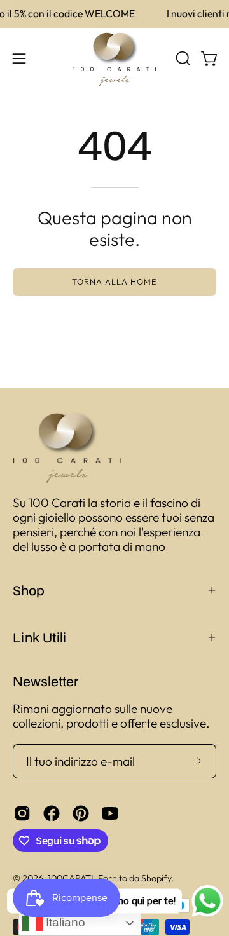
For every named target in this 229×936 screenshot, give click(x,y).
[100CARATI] (114, 58)
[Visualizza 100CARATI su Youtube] (110, 813)
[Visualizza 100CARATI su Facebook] (51, 813)
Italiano (64, 922)
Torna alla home (114, 281)
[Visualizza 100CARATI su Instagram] (22, 813)
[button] (182, 58)
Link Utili (39, 637)
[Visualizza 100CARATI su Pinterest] (80, 813)
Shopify (156, 878)
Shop (29, 590)
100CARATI (71, 878)
